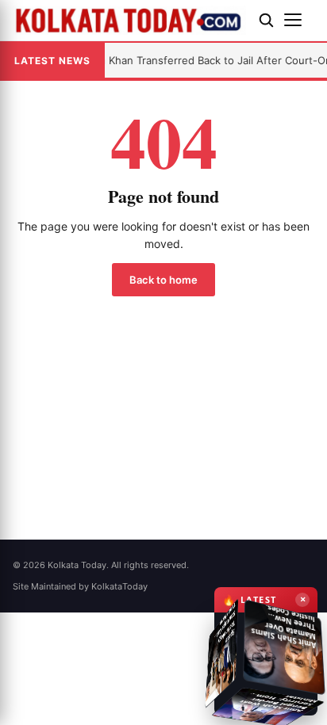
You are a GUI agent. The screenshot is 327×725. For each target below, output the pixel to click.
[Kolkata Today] (129, 20)
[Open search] (266, 20)
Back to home (163, 279)
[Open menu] (299, 20)
